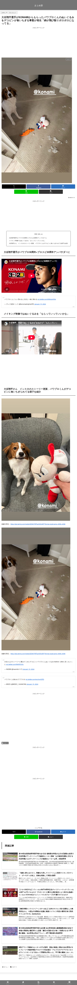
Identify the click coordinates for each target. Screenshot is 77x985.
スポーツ (6, 740)
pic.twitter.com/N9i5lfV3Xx (15, 662)
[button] (51, 192)
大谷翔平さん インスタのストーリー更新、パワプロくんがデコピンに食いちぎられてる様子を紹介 (38, 243)
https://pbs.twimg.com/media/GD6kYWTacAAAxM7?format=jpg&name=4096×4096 (38, 523)
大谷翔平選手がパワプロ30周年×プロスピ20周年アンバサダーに (28, 238)
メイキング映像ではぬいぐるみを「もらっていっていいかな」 (27, 240)
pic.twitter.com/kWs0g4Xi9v (47, 298)
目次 (35, 234)
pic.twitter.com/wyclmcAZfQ (35, 676)
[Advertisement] (38, 42)
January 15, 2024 (40, 303)
